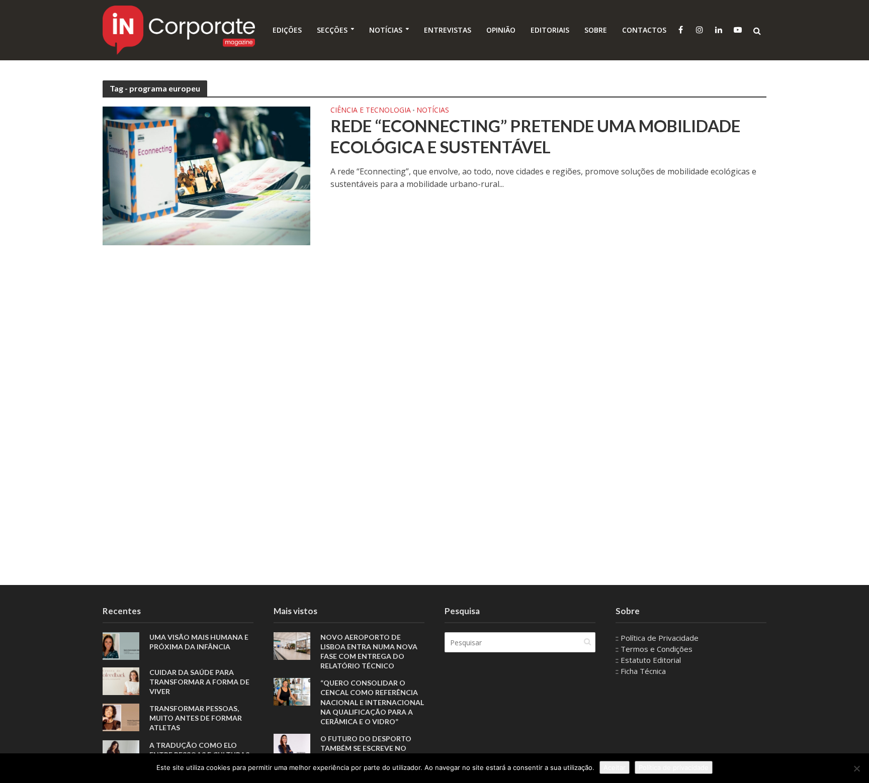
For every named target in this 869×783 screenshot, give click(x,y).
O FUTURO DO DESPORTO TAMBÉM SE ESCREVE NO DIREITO (365, 748)
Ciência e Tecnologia (370, 111)
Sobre (595, 30)
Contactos (644, 30)
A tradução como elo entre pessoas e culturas (199, 750)
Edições (287, 30)
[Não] (856, 768)
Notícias (385, 30)
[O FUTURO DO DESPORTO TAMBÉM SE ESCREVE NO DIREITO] (292, 746)
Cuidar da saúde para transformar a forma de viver (199, 682)
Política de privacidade (674, 767)
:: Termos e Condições (654, 649)
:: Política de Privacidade (657, 638)
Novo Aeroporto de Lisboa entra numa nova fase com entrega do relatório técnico (368, 651)
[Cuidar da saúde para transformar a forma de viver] (121, 680)
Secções (332, 30)
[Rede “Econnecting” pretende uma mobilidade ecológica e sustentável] (206, 174)
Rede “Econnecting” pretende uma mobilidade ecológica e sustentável (535, 136)
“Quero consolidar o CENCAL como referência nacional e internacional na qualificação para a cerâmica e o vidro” (372, 701)
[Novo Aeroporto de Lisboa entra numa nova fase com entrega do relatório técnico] (292, 645)
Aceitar (614, 767)
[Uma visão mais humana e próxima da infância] (121, 645)
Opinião (500, 30)
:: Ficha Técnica (641, 671)
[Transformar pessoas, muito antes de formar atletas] (121, 717)
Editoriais (550, 30)
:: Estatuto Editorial (648, 660)
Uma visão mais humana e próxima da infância (198, 642)
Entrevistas (447, 30)
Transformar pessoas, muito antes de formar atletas (195, 718)
